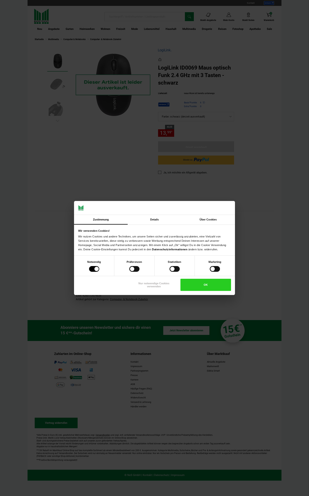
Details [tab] (154, 219)
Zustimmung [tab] (101, 219)
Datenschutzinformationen (169, 249)
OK (206, 284)
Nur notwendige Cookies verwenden (153, 285)
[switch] (134, 269)
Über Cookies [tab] (208, 219)
